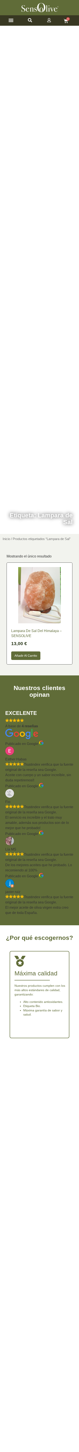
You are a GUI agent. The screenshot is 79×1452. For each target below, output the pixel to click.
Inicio (6, 539)
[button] (11, 20)
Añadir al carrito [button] (25, 655)
